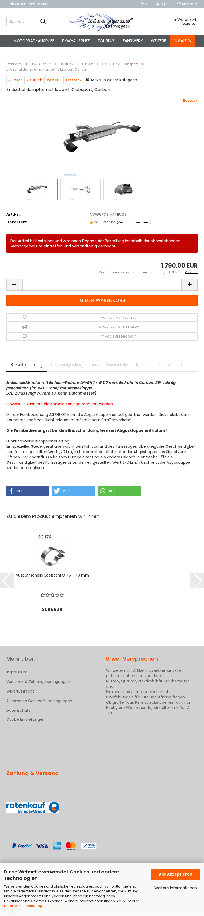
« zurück (34, 80)
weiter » (54, 80)
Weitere (158, 40)
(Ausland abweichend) (134, 222)
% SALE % (182, 40)
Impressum (16, 672)
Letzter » (74, 80)
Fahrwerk (133, 40)
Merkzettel (189, 4)
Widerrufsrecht (20, 691)
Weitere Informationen (175, 887)
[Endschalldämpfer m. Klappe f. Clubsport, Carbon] (102, 137)
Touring (106, 40)
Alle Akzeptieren (175, 874)
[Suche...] (43, 22)
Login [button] (164, 4)
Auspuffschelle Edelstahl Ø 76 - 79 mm (52, 575)
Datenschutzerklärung (23, 905)
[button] (144, 4)
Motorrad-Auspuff (34, 40)
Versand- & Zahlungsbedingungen (38, 681)
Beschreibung (26, 364)
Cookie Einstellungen (25, 719)
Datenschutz (18, 710)
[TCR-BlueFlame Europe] (102, 21)
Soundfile (117, 364)
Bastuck (190, 100)
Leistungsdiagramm (74, 364)
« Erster (15, 80)
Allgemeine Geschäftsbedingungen (39, 700)
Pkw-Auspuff (76, 40)
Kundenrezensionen (159, 364)
